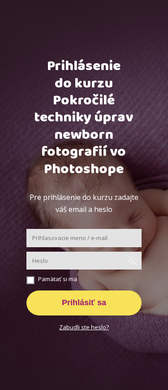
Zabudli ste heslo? (84, 327)
